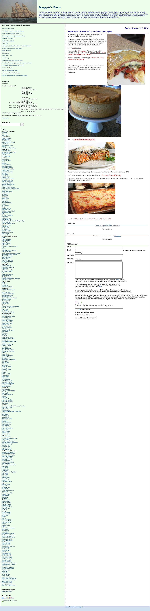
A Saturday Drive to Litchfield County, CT (13, 65)
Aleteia (3, 162)
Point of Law (5, 302)
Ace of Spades (6, 314)
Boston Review (6, 463)
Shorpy (4, 207)
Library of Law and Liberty (9, 298)
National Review (6, 364)
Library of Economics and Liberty (11, 253)
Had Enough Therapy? (8, 441)
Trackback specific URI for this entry (107, 226)
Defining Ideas (6, 477)
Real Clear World (6, 522)
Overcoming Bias (6, 202)
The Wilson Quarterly (8, 568)
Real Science (5, 429)
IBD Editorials (5, 495)
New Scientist (5, 425)
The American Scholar (8, 533)
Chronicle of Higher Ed (8, 267)
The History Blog (6, 225)
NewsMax (4, 509)
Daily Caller (5, 473)
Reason (4, 523)
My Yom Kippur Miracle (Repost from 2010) (13, 36)
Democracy (5, 333)
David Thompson (6, 138)
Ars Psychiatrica (6, 436)
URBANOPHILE (6, 230)
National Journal (6, 502)
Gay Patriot (5, 347)
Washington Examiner (8, 577)
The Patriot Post (6, 560)
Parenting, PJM (6, 446)
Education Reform (7, 271)
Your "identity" (5, 58)
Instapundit (5, 190)
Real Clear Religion (7, 399)
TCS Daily (4, 532)
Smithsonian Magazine (8, 528)
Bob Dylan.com (6, 153)
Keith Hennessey (6, 251)
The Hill (4, 551)
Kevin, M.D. (5, 309)
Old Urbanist (5, 201)
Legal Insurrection (7, 296)
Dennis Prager (6, 479)
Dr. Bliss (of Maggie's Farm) (9, 438)
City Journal (5, 466)
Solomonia (5, 135)
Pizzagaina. (82, 51)
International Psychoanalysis (10, 442)
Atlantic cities (5, 170)
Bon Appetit (5, 174)
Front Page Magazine (8, 490)
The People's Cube (7, 286)
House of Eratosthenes (8, 187)
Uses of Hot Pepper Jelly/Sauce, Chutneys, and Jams (16, 63)
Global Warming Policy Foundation (11, 411)
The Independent (6, 553)
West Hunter (5, 233)
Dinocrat (4, 334)
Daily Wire (4, 476)
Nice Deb (4, 368)
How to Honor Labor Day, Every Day (11, 33)
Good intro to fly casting (8, 38)
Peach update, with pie (8, 40)
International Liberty (7, 295)
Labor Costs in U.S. (7, 55)
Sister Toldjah (5, 376)
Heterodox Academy (7, 274)
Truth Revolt (5, 575)
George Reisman (6, 348)
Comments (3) (98, 218)
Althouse (4, 163)
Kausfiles (4, 358)
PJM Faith (4, 397)
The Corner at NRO (7, 540)
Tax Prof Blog (5, 303)
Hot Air (3, 352)
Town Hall (4, 571)
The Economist (6, 542)
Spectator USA (6, 209)
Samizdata (5, 143)
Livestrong (5, 195)
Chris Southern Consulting (73, 606)
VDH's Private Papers (8, 383)
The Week (5, 565)
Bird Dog (76, 218)
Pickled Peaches (6, 50)
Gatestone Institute (7, 493)
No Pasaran (5, 134)
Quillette (4, 204)
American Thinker (7, 459)
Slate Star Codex (6, 449)
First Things (5, 392)
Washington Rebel (7, 385)
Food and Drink (84, 218)
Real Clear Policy (6, 519)
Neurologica (5, 421)
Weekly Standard (6, 584)
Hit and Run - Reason (8, 351)
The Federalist (6, 547)
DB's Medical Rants (7, 307)
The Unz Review (6, 561)
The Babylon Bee (6, 218)
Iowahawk (4, 284)
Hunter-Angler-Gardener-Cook (10, 188)
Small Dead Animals (7, 145)
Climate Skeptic (6, 410)
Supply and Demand (7, 261)
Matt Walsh (5, 197)
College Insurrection (7, 270)
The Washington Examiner (9, 563)
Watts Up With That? (7, 232)
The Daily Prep (6, 222)
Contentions (5, 470)
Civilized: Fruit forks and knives (10, 70)
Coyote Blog (5, 177)
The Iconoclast (6, 379)
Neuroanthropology (7, 443)
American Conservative (8, 316)
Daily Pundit (5, 331)
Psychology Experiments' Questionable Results (14, 75)
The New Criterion (7, 556)
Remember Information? (85, 313)
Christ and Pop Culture (8, 390)
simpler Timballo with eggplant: (84, 139)
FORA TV (4, 486)
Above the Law (6, 292)
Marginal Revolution (7, 256)
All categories (5, 118)
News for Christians (7, 394)
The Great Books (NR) (8, 223)
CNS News (5, 467)
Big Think (4, 173)
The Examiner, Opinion (8, 546)
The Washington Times (8, 564)
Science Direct (6, 434)
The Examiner (6, 544)
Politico (4, 516)
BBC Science (5, 408)
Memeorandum (6, 500)
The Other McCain (7, 380)
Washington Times (7, 581)
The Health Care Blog (8, 312)
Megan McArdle (6, 257)
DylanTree (5, 155)
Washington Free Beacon (9, 578)
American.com (6, 460)
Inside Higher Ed (6, 275)
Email (69, 250)
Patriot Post (5, 515)
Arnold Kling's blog (7, 323)
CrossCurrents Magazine (9, 472)
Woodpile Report (6, 235)
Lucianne (4, 498)
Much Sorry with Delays (8, 28)
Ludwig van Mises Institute (9, 254)
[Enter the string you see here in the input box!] (82, 302)
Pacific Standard (6, 512)
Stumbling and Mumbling (8, 148)
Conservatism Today (7, 330)
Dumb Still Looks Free (8, 338)
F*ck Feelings (5, 439)
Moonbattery (5, 362)
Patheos (4, 396)
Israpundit (4, 132)
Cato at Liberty (6, 329)
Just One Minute (6, 357)
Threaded (117, 236)
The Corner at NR (7, 539)
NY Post (4, 511)
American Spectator (7, 167)
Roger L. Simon (6, 373)
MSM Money (5, 258)
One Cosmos (5, 445)
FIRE (3, 272)
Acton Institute (6, 389)
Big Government (6, 326)
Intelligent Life (5, 497)
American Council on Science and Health (13, 406)
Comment (70, 262)
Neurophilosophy (6, 424)
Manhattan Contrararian (8, 359)
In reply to (70, 259)
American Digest (6, 164)
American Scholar (7, 166)
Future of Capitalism (7, 344)
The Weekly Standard (8, 567)
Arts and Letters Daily (8, 462)
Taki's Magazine (6, 212)
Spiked (4, 146)
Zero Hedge (5, 263)
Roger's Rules (6, 525)
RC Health (5, 310)
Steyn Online (5, 530)
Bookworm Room (6, 327)
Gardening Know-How (8, 184)
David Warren (5, 139)
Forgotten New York (7, 180)
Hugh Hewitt (5, 354)
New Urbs (4, 200)
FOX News (5, 488)
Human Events (6, 494)
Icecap (4, 413)
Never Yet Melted (6, 366)
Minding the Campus (7, 277)
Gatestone (5, 491)
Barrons (4, 237)
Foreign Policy (6, 487)
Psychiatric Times (7, 448)
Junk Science (5, 414)
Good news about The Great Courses (12, 60)
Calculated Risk (6, 243)
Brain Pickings (6, 176)
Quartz (4, 518)
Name (69, 246)
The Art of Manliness (7, 215)
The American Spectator (8, 535)
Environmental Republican (9, 341)
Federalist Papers (7, 481)
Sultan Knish (5, 378)
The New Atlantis (6, 554)
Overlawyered (6, 300)
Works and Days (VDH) (8, 585)
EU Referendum (6, 141)
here (117, 279)
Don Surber (5, 336)
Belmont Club (5, 324)
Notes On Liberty (6, 369)
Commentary (5, 469)
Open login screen (7, 591)
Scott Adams (5, 205)
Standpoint (5, 529)
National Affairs (6, 501)
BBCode (78, 309)
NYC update (5, 43)
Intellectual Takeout (7, 191)
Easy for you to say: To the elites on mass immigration (16, 45)
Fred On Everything (7, 181)
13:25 (91, 218)
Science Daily (5, 432)
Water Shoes (5, 53)
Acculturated (5, 159)
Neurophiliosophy (6, 422)
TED (3, 214)
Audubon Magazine (7, 171)
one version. (76, 48)
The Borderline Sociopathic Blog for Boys (13, 221)
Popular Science (6, 427)
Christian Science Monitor (9, 465)
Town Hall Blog (6, 574)
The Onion (5, 285)
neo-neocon (5, 365)
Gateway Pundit (6, 345)
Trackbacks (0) (107, 218)
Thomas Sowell (6, 570)
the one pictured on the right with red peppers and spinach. (87, 53)
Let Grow (4, 194)
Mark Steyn (5, 361)
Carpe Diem (5, 244)
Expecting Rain (6, 156)
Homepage (70, 255)
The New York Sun (7, 558)
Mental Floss (5, 198)
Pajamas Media (6, 514)
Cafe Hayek (5, 242)
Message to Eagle (7, 418)
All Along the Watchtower (9, 152)
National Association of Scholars (11, 278)
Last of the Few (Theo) (8, 142)
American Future (6, 317)
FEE (3, 483)
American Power (6, 319)
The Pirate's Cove (7, 382)
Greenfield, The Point (8, 350)
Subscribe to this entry (84, 315)
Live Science (5, 415)
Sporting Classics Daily (8, 211)
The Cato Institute (7, 536)
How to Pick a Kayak (7, 67)
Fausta (4, 343)
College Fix (5, 268)
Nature (4, 420)
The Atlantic (5, 216)
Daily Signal (5, 474)
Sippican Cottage (6, 208)
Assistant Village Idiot (8, 169)
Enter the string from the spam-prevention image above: (94, 305)
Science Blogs (6, 431)
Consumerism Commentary (9, 246)
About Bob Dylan (6, 150)
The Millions (5, 226)
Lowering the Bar (6, 299)
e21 (3, 247)
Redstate (4, 372)
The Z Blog (5, 229)
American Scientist (7, 407)
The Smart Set (6, 228)
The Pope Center (6, 279)
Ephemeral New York (8, 178)
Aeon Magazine (6, 160)
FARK (3, 282)
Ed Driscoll (5, 340)
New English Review (7, 507)
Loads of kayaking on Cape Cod (10, 72)
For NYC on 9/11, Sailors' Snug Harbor (12, 48)
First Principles (6, 484)
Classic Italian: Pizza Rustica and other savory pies (89, 31)
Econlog (4, 249)
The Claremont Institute (8, 537)
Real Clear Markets (7, 260)
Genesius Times (6, 185)
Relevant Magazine (7, 401)
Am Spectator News (7, 452)
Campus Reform (6, 265)
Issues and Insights (7, 355)
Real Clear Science (7, 428)
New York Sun (6, 508)
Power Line (5, 371)
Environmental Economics (9, 250)
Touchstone (5, 403)
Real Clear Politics (7, 521)
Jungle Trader (6, 193)
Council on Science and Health (10, 306)
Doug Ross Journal (7, 337)
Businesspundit (6, 240)
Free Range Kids (6, 183)
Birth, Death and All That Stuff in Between (13, 31)
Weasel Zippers (6, 386)
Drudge (4, 480)
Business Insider (6, 239)
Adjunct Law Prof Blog (8, 293)
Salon (3, 526)
